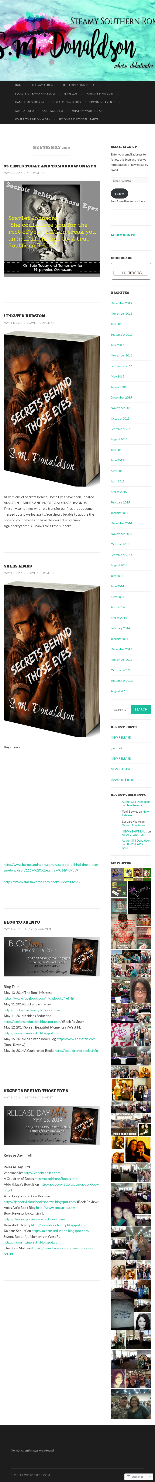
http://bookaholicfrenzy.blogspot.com (32, 1010)
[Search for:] (131, 709)
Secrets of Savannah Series (35, 93)
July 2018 (117, 324)
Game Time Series (133, 825)
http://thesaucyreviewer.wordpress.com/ (34, 1219)
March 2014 (119, 617)
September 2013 (122, 680)
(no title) (116, 748)
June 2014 (117, 586)
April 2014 (118, 607)
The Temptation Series (78, 84)
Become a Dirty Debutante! (79, 119)
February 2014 (120, 628)
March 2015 (119, 491)
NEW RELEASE (121, 758)
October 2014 (120, 544)
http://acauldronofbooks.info (76, 1050)
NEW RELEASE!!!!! (123, 737)
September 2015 (122, 429)
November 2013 (121, 659)
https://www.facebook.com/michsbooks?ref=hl (39, 998)
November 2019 (121, 313)
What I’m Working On (87, 110)
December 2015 (121, 397)
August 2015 (119, 439)
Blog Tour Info (22, 922)
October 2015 (120, 418)
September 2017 (122, 334)
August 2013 (119, 691)
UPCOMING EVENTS (102, 102)
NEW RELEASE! (121, 769)
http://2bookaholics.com (42, 1173)
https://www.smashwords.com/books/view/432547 (42, 882)
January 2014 (119, 638)
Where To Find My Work (32, 119)
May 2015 (117, 471)
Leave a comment (41, 322)
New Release (134, 805)
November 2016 (121, 355)
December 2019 (121, 303)
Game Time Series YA (29, 102)
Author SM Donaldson (136, 801)
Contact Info (52, 110)
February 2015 (120, 502)
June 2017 (117, 345)
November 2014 (121, 533)
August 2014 (119, 565)
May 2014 (117, 596)
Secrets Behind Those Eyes (36, 1091)
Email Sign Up (124, 147)
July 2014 (117, 575)
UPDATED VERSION (24, 316)
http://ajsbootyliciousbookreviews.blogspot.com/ (40, 1202)
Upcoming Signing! (123, 779)
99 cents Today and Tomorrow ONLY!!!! (50, 166)
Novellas (71, 93)
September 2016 (122, 366)
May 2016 (117, 376)
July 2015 (117, 450)
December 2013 (121, 649)
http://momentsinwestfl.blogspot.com (32, 1033)
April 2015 (118, 481)
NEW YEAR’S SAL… (134, 831)
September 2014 (122, 555)
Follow (119, 193)
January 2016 (119, 387)
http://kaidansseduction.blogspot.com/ (33, 1021)
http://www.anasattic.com (76, 1039)
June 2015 (117, 460)
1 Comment (36, 172)
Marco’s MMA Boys (100, 93)
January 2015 (119, 512)
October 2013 (120, 670)
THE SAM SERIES (42, 84)
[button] (117, 874)
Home (19, 84)
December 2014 (121, 523)
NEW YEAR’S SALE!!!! (136, 835)
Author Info (24, 110)
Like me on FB (123, 235)
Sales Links (18, 566)
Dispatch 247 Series (67, 102)
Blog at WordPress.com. (31, 1475)
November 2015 (121, 408)
